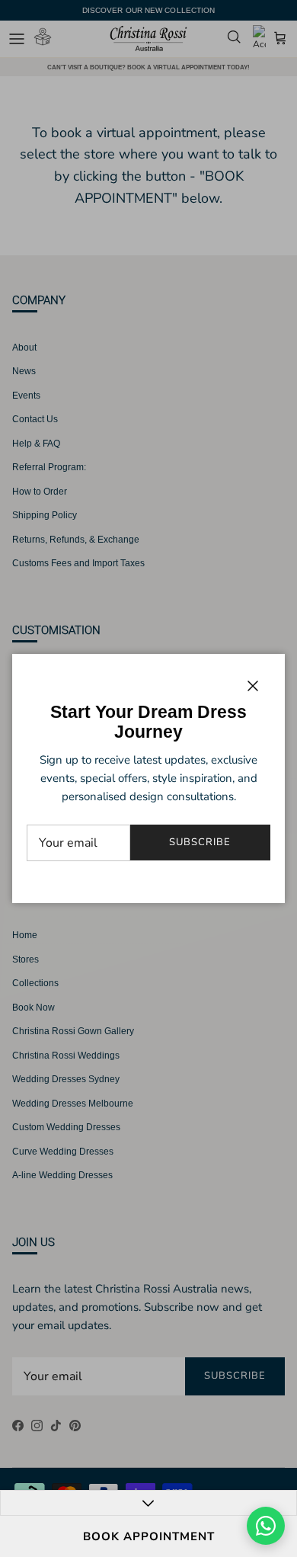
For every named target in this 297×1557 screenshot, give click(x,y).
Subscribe (200, 842)
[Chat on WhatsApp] (266, 1526)
